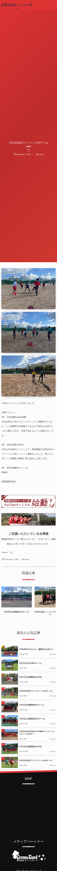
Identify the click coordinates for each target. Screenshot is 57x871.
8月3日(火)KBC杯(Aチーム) (30, 663)
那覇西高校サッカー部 (16, 5)
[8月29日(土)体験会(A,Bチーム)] (16, 597)
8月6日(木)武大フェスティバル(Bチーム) (35, 691)
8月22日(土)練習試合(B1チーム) (32, 719)
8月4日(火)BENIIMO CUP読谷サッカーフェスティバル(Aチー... (37, 732)
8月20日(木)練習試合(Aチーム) (31, 705)
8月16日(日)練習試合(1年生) (30, 746)
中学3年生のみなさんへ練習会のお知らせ (36, 649)
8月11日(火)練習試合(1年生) (30, 677)
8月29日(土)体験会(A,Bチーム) (16, 612)
